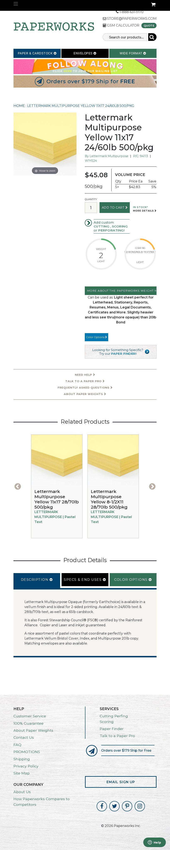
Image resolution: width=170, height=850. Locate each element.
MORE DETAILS (144, 210)
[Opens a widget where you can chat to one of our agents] (154, 843)
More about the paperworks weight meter (122, 290)
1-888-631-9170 (131, 12)
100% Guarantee (28, 723)
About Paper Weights (84, 394)
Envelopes (84, 53)
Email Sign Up (121, 782)
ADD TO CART (113, 207)
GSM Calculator (122, 25)
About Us (22, 792)
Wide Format (131, 53)
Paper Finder (112, 728)
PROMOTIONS (26, 752)
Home (19, 106)
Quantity (91, 199)
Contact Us (23, 737)
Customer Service (29, 716)
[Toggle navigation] (15, 3)
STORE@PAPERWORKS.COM (131, 19)
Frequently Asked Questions (84, 387)
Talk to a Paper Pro (117, 736)
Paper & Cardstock (36, 53)
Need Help (84, 374)
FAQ (17, 744)
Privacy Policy (26, 766)
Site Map (21, 773)
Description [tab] (35, 580)
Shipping (21, 759)
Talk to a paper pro (84, 381)
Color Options (95, 337)
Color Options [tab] (131, 580)
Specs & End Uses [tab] (83, 580)
